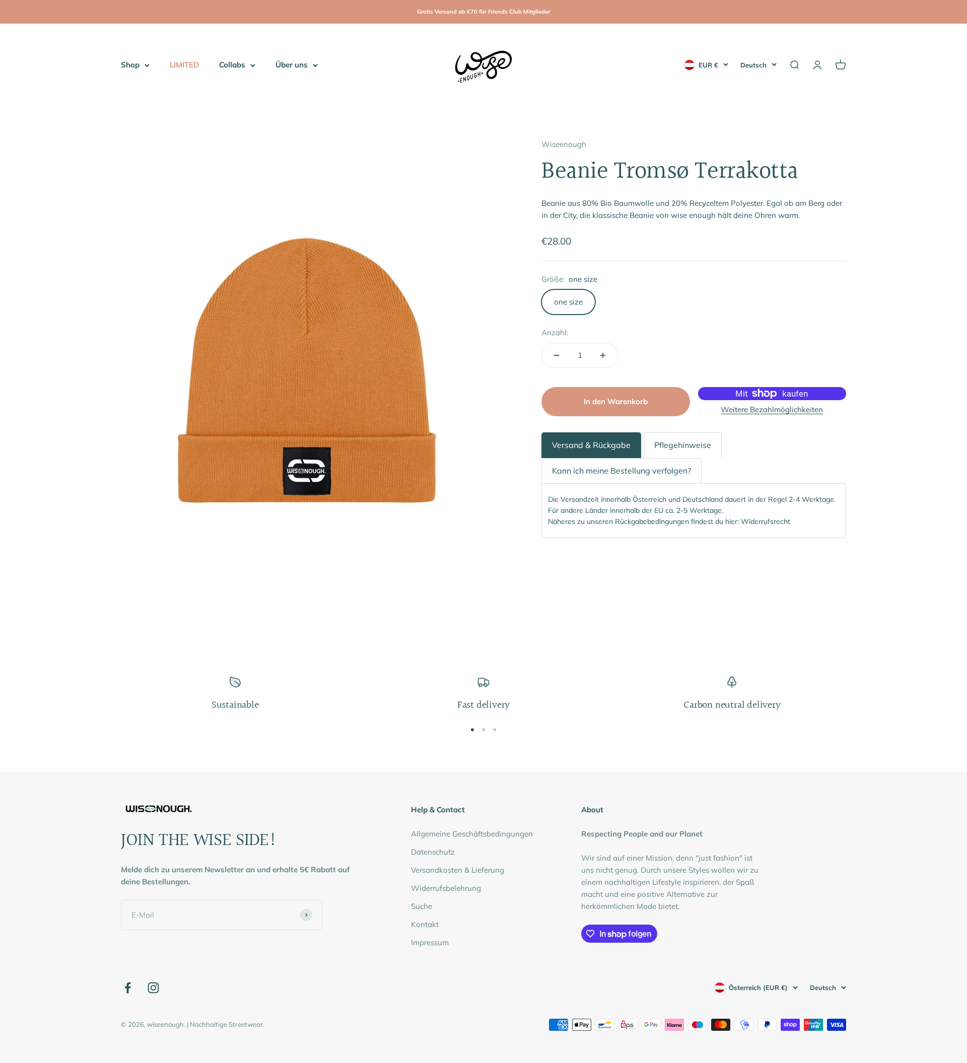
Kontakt (425, 924)
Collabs (232, 64)
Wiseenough (563, 144)
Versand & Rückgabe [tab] (591, 445)
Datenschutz (433, 852)
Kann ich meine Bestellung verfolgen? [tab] (621, 471)
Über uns (291, 64)
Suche (421, 906)
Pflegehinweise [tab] (682, 445)
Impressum (430, 942)
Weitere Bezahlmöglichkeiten (772, 409)
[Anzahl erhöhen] (602, 355)
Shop (130, 64)
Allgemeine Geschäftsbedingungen (472, 834)
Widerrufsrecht (765, 521)
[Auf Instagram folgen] (153, 988)
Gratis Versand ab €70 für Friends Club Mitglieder (483, 11)
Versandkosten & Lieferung (457, 870)
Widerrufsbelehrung (446, 888)
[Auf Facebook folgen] (127, 988)
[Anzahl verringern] (556, 355)
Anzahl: (554, 332)
